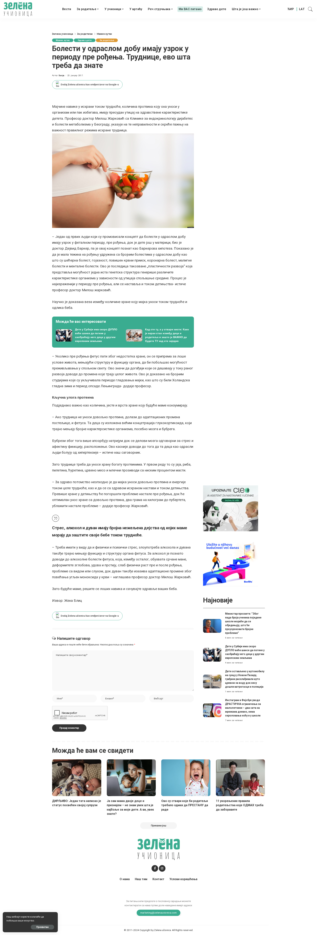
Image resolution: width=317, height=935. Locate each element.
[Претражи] (310, 9)
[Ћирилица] (291, 9)
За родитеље (107, 40)
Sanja (61, 76)
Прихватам (42, 927)
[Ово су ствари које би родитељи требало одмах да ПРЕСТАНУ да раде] (185, 777)
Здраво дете (85, 40)
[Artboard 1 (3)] (230, 508)
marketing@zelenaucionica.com (158, 912)
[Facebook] (155, 868)
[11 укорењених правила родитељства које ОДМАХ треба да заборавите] (240, 777)
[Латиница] (302, 9)
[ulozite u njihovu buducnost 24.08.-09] (230, 563)
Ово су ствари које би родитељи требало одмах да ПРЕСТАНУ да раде (184, 805)
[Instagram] (162, 868)
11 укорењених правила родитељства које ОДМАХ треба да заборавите (239, 805)
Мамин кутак (63, 40)
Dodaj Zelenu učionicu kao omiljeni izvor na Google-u (90, 84)
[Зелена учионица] (18, 9)
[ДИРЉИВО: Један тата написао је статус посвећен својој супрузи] (76, 777)
